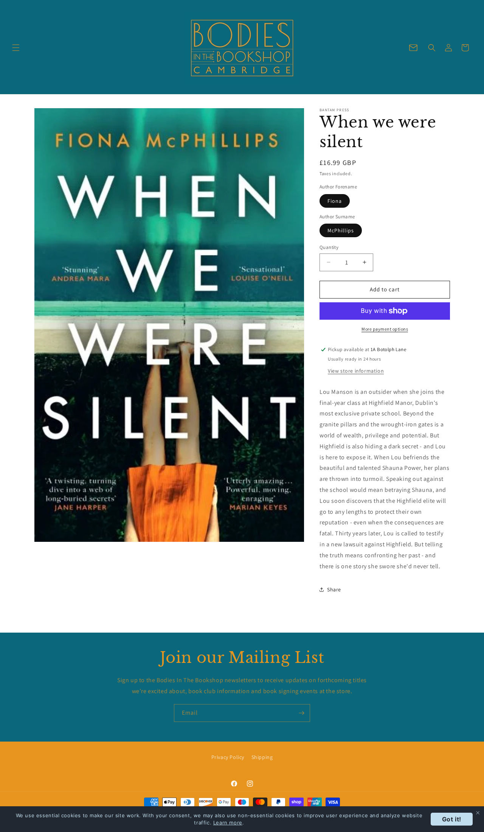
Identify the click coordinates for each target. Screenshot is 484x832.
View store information (356, 370)
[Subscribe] (301, 713)
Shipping (262, 757)
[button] (16, 47)
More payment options (384, 329)
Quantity (329, 247)
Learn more (227, 823)
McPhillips (340, 230)
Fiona (334, 201)
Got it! (451, 819)
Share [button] (334, 589)
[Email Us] (413, 47)
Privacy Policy (227, 757)
